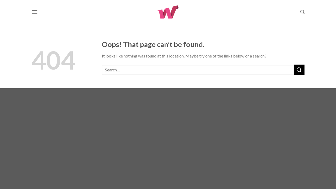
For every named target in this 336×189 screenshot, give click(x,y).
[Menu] (35, 12)
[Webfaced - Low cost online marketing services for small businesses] (168, 12)
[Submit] (299, 70)
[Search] (302, 12)
